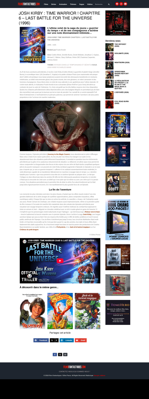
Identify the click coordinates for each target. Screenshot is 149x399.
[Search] (109, 4)
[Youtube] (125, 4)
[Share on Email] (65, 354)
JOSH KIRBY (52, 67)
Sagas (81, 4)
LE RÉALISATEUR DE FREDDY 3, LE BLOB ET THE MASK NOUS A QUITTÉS (122, 84)
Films (46, 4)
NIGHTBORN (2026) (122, 62)
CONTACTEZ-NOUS (66, 372)
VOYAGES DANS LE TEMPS (64, 65)
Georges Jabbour (99, 375)
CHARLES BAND (64, 67)
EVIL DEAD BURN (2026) (122, 102)
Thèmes (73, 4)
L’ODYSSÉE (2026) (122, 92)
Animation (63, 4)
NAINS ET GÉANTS (83, 65)
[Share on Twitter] (60, 354)
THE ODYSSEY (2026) (120, 45)
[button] (41, 340)
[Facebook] (117, 4)
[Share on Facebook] (55, 354)
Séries (53, 4)
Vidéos (90, 4)
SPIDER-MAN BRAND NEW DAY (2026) (122, 73)
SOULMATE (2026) (122, 53)
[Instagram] (121, 4)
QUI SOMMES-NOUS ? (82, 372)
